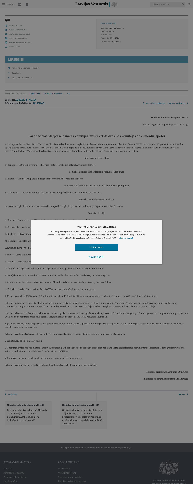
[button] (96, 257)
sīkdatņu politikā (126, 238)
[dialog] (96, 242)
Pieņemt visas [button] (96, 247)
